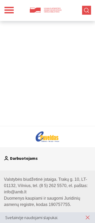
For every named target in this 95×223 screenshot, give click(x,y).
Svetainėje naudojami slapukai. (31, 217)
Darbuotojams (24, 158)
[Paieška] (86, 10)
